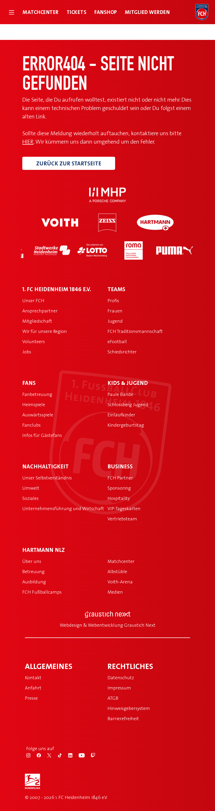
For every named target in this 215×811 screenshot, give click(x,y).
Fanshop (105, 12)
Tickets (77, 12)
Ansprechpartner (40, 311)
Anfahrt (33, 688)
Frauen (115, 311)
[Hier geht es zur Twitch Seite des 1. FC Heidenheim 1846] (95, 755)
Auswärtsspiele (37, 414)
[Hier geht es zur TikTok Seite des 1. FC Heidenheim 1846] (63, 755)
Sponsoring (119, 488)
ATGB (113, 698)
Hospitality (119, 498)
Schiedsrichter (122, 351)
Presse (31, 698)
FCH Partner (120, 478)
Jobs (26, 351)
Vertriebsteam (122, 518)
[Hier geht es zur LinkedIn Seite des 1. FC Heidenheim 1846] (73, 755)
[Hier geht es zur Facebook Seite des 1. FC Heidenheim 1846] (42, 755)
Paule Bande (120, 394)
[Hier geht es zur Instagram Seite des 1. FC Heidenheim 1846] (31, 755)
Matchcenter (41, 12)
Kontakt (33, 677)
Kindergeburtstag (126, 425)
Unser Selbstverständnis (47, 478)
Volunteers (33, 341)
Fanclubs (31, 425)
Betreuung (33, 571)
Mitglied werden (147, 12)
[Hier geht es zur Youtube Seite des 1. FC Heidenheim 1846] (85, 755)
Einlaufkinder (121, 414)
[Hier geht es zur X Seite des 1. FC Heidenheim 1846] (52, 755)
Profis (113, 300)
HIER (28, 141)
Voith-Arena (120, 581)
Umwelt (30, 488)
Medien (115, 592)
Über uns (31, 561)
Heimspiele (33, 404)
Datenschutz (121, 677)
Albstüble (117, 571)
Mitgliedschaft (37, 321)
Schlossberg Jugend (128, 404)
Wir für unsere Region (44, 331)
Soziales (30, 498)
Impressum (119, 688)
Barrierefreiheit (123, 718)
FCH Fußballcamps (42, 592)
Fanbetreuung (37, 394)
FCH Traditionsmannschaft (135, 331)
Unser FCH (33, 300)
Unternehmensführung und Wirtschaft (63, 508)
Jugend (115, 321)
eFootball (117, 341)
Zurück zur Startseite (68, 163)
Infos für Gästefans (42, 435)
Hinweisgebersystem (129, 708)
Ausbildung (34, 581)
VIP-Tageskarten (124, 508)
